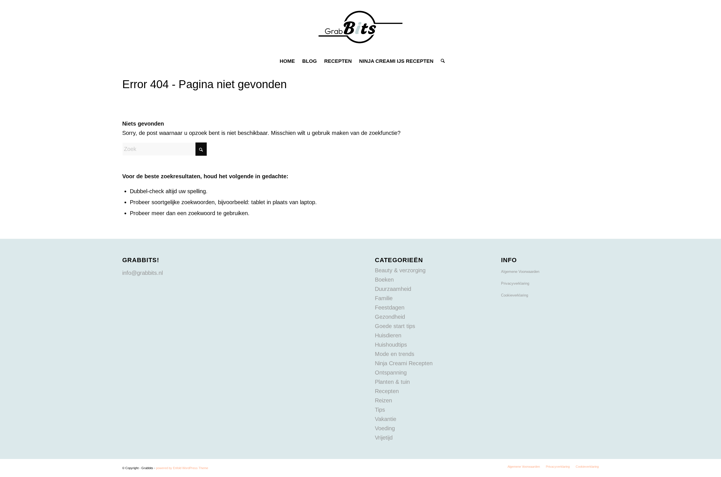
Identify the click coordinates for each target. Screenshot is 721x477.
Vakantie (385, 419)
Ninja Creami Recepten (404, 363)
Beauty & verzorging (400, 270)
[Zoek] (441, 61)
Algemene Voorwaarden (520, 271)
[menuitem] (287, 61)
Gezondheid (390, 317)
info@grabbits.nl (142, 273)
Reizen (383, 400)
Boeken (384, 280)
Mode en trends (394, 354)
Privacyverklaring (515, 283)
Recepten (387, 391)
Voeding (385, 428)
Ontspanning (391, 372)
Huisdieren (388, 335)
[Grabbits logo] (360, 27)
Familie (384, 298)
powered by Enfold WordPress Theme (182, 468)
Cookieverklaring (514, 295)
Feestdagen (389, 307)
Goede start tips (395, 326)
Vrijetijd (384, 437)
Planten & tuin (392, 382)
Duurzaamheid (393, 289)
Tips (380, 410)
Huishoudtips (391, 345)
